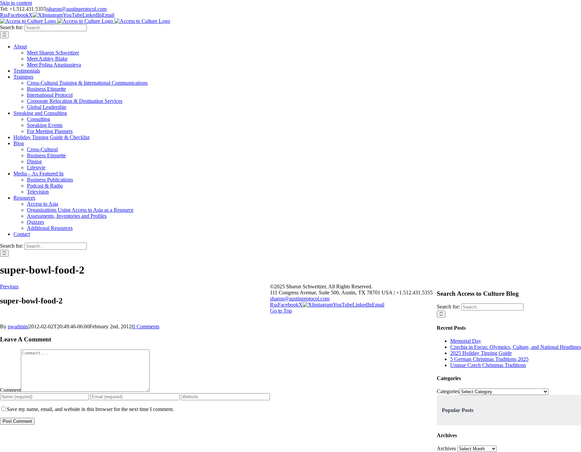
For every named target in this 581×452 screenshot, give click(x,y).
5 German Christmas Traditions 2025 (489, 359)
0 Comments (145, 326)
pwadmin (18, 326)
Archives (446, 448)
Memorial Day (465, 341)
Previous (9, 286)
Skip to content (16, 3)
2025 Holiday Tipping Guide (481, 353)
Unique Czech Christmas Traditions (488, 365)
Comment (10, 390)
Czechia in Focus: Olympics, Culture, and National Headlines (515, 347)
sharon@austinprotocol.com (77, 9)
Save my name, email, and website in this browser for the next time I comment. (90, 409)
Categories (448, 391)
